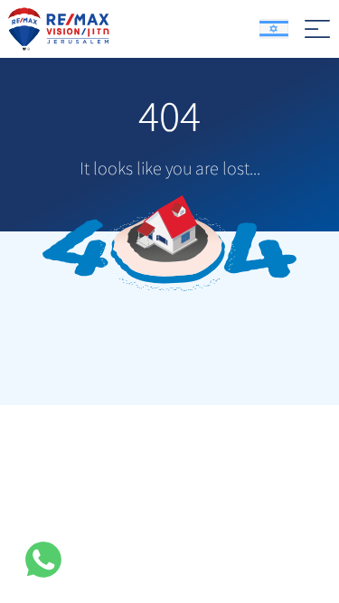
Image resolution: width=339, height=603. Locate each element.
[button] (43, 559)
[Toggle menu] (317, 29)
